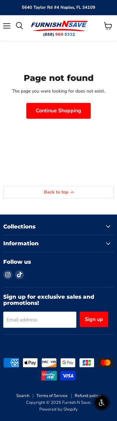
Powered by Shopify (58, 409)
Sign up (94, 319)
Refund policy (88, 396)
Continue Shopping (58, 110)
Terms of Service (52, 396)
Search (22, 396)
